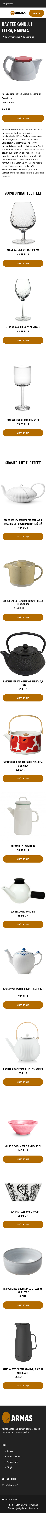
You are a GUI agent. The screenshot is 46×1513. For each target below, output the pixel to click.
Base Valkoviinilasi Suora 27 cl (23, 420)
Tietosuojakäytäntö (17, 1508)
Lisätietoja (23, 118)
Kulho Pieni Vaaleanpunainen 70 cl (23, 1146)
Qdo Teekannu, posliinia (23, 911)
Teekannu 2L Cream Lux (23, 846)
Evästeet (33, 1504)
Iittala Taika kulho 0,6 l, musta (23, 1211)
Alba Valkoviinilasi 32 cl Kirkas (23, 327)
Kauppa (36, 13)
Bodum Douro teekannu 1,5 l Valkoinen (23, 1069)
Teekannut (28, 36)
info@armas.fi (8, 4)
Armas (10, 1451)
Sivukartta (33, 1508)
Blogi (9, 1467)
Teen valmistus (12, 36)
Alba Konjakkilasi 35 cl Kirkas (23, 250)
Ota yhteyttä (21, 1504)
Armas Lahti (12, 1462)
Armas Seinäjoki (14, 1456)
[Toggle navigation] (5, 12)
